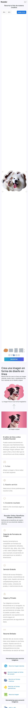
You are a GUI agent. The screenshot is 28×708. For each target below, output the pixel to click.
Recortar (14, 359)
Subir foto (21, 12)
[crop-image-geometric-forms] (16, 355)
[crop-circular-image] (9, 355)
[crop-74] (11, 350)
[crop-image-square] (19, 355)
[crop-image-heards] (12, 355)
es (25, 2)
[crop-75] (16, 350)
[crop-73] (6, 350)
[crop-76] (21, 350)
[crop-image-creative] (14, 355)
